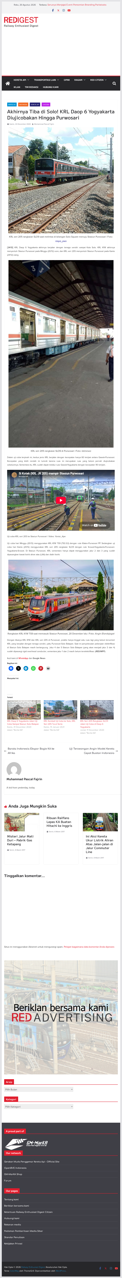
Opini (67, 79)
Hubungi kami (11, 1218)
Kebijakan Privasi (13, 1244)
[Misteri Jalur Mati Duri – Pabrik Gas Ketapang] (21, 815)
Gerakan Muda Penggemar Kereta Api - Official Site (31, 1162)
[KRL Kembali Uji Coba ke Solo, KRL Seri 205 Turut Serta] (60, 710)
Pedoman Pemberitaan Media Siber (23, 1231)
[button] (27, 80)
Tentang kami (11, 1199)
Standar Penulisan (14, 1237)
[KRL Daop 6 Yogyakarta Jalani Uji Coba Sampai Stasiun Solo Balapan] (24, 710)
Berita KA (11, 104)
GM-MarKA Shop (13, 1174)
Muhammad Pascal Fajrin (44, 124)
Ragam (78, 79)
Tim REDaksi (31, 87)
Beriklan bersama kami (16, 1206)
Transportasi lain (45, 79)
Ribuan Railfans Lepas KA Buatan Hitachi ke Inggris (59, 822)
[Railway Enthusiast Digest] (7, 83)
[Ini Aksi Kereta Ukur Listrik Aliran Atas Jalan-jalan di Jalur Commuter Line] (100, 815)
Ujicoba (46, 104)
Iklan (17, 87)
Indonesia (23, 104)
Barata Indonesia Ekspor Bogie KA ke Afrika (31, 750)
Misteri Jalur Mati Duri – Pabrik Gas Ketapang (20, 840)
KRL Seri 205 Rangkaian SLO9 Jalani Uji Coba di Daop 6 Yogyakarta (94, 724)
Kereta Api (20, 79)
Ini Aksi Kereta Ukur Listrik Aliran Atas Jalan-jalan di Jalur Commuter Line (99, 844)
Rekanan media (12, 1225)
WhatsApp (23, 658)
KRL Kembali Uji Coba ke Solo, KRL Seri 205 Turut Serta (59, 722)
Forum (7, 1181)
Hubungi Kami (50, 87)
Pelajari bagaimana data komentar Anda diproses (89, 946)
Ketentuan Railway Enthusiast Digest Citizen (28, 1212)
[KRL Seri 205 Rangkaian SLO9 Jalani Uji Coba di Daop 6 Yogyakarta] (97, 710)
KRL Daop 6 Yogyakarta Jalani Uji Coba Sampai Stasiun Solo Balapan (23, 722)
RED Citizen (96, 79)
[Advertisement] (61, 53)
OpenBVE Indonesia (15, 1168)
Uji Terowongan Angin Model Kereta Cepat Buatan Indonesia (91, 750)
